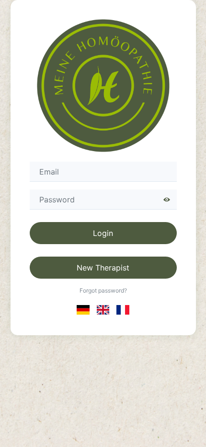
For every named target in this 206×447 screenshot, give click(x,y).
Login (103, 233)
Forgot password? (103, 290)
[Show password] (167, 199)
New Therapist (103, 267)
